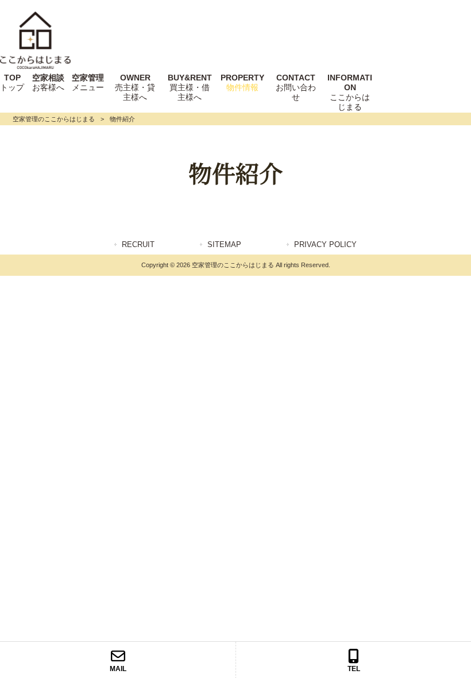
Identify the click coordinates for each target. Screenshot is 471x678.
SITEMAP (224, 244)
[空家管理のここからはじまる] (35, 66)
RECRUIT (138, 244)
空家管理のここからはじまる (54, 118)
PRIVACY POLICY (325, 244)
